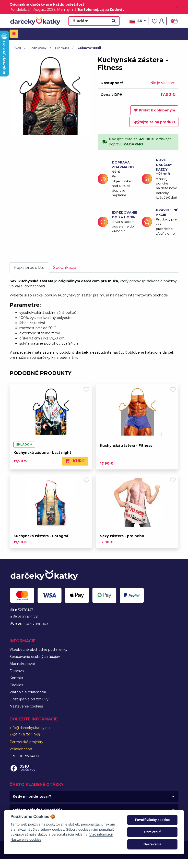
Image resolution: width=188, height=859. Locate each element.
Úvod (17, 48)
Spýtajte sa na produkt (153, 122)
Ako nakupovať (22, 664)
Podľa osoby (38, 48)
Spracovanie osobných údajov (35, 656)
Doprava (17, 671)
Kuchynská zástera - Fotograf (41, 536)
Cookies (16, 685)
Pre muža (62, 48)
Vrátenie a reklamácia (28, 692)
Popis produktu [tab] (29, 267)
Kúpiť (78, 461)
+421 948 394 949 (25, 735)
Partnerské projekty (26, 742)
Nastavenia (152, 844)
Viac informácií (101, 834)
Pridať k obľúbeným (157, 110)
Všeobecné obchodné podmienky (39, 649)
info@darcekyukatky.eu (30, 728)
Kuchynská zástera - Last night (42, 452)
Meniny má (77, 9)
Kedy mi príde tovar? (32, 796)
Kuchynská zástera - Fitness (126, 445)
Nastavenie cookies (26, 706)
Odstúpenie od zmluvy (29, 699)
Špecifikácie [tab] (64, 267)
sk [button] (139, 21)
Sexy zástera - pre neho (122, 536)
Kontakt (16, 678)
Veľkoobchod (21, 749)
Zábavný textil (89, 48)
